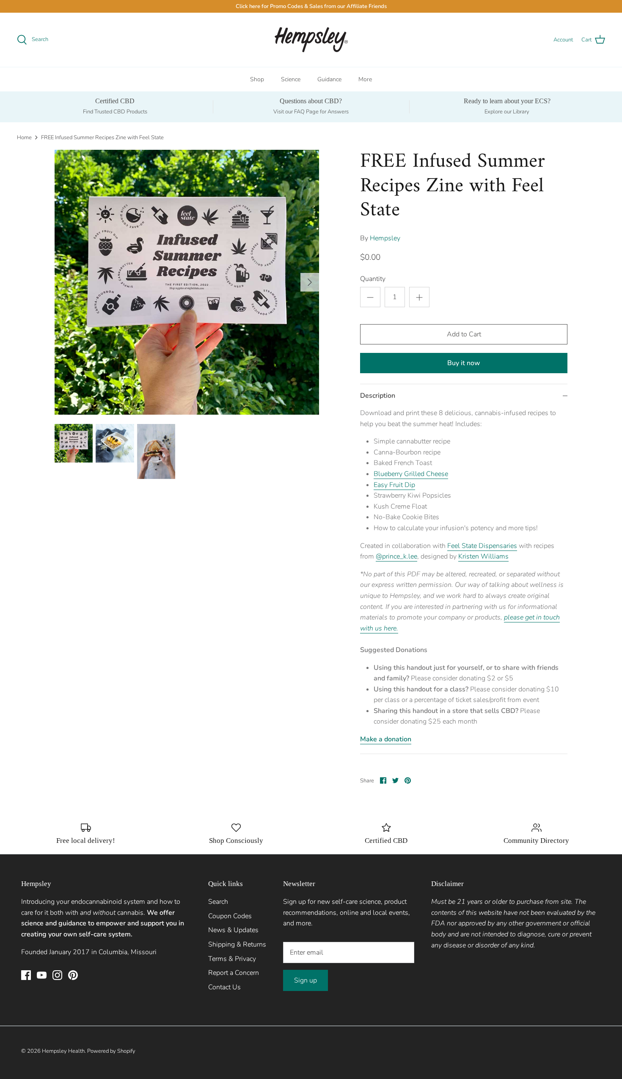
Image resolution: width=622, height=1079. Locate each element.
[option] (187, 282)
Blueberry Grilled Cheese (411, 474)
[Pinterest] (73, 975)
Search (218, 901)
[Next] (309, 282)
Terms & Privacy (232, 958)
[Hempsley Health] (311, 39)
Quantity (372, 279)
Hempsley (385, 238)
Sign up (305, 980)
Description (377, 395)
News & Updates (233, 930)
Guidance (329, 79)
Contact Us (224, 987)
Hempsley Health (63, 1051)
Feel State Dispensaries (482, 546)
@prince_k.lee (396, 556)
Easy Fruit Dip (394, 485)
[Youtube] (42, 975)
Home (24, 137)
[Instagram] (57, 975)
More (365, 79)
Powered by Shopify (111, 1051)
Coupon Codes (230, 916)
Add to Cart (464, 334)
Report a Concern (233, 972)
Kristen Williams (483, 556)
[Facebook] (26, 975)
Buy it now (463, 363)
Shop (257, 79)
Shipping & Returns (237, 944)
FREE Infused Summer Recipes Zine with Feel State (102, 137)
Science (290, 79)
